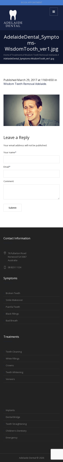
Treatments (17, 54)
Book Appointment (31, 2)
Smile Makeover (14, 300)
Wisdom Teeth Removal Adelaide (40, 54)
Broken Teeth (13, 293)
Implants (10, 410)
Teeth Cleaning (14, 351)
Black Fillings (12, 313)
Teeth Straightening (16, 423)
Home (7, 54)
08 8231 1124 (14, 267)
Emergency (12, 437)
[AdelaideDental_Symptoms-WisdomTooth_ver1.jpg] (31, 110)
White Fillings (12, 358)
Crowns (10, 365)
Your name (10, 152)
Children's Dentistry (16, 430)
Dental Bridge (13, 417)
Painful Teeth (13, 306)
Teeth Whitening (14, 372)
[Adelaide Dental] (13, 18)
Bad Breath (12, 320)
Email (7, 166)
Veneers (10, 379)
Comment (9, 181)
